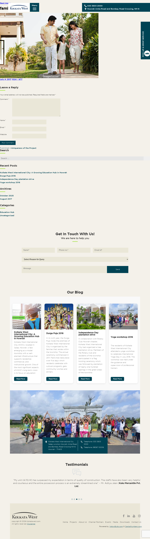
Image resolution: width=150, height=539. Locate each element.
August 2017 (6, 199)
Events (108, 522)
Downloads (125, 522)
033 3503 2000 (95, 6)
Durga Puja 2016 (8, 176)
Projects (73, 522)
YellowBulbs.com (116, 526)
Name (3, 120)
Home (65, 522)
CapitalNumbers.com (133, 526)
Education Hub (7, 212)
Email (2, 127)
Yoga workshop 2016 (10, 182)
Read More (20, 379)
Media (115, 522)
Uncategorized (7, 215)
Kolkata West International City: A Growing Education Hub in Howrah (33, 173)
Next (139, 487)
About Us (83, 522)
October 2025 (7, 196)
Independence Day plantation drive (17, 179)
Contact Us (136, 522)
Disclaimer (31, 524)
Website (3, 134)
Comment (4, 99)
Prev (15, 487)
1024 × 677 (17, 79)
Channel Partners (96, 522)
